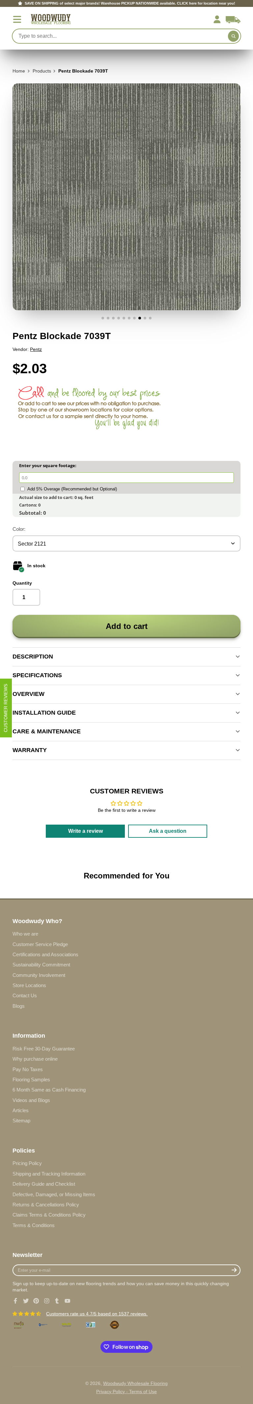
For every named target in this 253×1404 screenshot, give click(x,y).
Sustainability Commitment (41, 964)
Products (42, 71)
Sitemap (21, 1120)
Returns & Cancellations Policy (46, 1204)
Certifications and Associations (45, 954)
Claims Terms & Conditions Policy (49, 1215)
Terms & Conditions (34, 1225)
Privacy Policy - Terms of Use (126, 1391)
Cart (233, 19)
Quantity (22, 583)
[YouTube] (67, 1301)
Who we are (25, 934)
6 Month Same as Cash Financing (49, 1089)
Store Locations (29, 985)
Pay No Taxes (28, 1069)
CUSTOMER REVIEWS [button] (5, 708)
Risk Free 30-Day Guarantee (44, 1048)
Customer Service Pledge (40, 944)
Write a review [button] (85, 831)
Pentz (36, 349)
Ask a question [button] (167, 831)
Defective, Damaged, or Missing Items (54, 1194)
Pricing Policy (27, 1163)
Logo (50, 19)
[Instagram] (47, 1301)
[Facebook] (15, 1301)
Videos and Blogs (31, 1100)
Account (217, 19)
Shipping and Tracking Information (49, 1174)
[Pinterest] (36, 1301)
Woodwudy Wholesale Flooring (135, 1383)
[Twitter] (26, 1301)
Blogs (19, 1006)
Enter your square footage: (47, 465)
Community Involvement (39, 975)
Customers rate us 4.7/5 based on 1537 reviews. (97, 1313)
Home (19, 71)
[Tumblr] (57, 1301)
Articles (21, 1110)
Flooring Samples (31, 1079)
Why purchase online (35, 1059)
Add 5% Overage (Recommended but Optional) (72, 488)
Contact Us (25, 995)
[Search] (233, 36)
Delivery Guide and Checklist (44, 1184)
